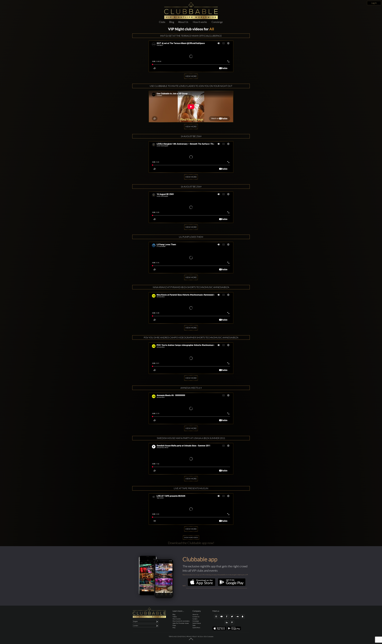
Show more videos (191, 537)
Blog (171, 21)
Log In (374, 3)
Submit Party (196, 627)
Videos (175, 616)
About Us (183, 21)
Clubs (162, 21)
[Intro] (191, 640)
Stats (193, 625)
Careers (194, 619)
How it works (200, 21)
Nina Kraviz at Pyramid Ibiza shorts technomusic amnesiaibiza (191, 287)
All (211, 29)
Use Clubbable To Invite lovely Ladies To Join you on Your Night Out (191, 86)
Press (174, 625)
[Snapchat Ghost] (243, 616)
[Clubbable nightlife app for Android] (232, 585)
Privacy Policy (192, 636)
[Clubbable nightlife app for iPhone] (201, 585)
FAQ (174, 627)
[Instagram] (216, 616)
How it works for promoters (181, 621)
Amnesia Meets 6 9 (191, 387)
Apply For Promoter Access (181, 623)
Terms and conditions (177, 636)
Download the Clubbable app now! (191, 543)
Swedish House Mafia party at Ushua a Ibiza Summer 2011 (191, 438)
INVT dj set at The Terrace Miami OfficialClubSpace (191, 35)
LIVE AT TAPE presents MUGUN (191, 488)
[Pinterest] (232, 622)
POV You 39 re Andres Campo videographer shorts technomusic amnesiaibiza (191, 337)
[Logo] (191, 10)
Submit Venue (196, 623)
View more (191, 76)
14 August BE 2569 (191, 136)
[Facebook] (227, 616)
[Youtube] (221, 616)
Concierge (217, 21)
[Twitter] (232, 616)
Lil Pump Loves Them (191, 236)
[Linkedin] (227, 622)
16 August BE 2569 (191, 186)
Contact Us (195, 616)
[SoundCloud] (237, 616)
